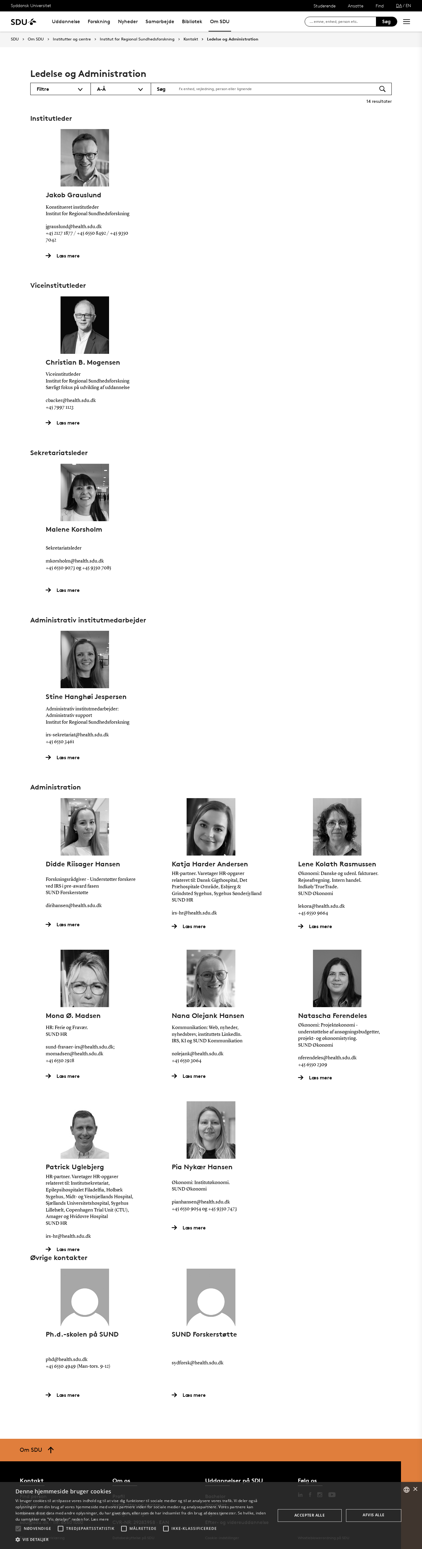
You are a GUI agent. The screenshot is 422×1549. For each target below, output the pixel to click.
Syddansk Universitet (31, 5)
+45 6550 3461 (60, 741)
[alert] (211, 1515)
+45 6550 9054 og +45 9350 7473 (204, 1209)
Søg (386, 21)
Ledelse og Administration (232, 39)
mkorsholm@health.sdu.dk (75, 561)
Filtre (43, 89)
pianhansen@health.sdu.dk (201, 1202)
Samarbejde (160, 21)
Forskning (99, 21)
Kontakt (191, 39)
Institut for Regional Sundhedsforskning (137, 39)
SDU (15, 39)
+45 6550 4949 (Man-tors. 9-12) (78, 1366)
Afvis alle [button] (373, 1515)
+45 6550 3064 (186, 1060)
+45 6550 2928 (60, 1060)
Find (380, 5)
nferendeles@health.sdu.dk (327, 1058)
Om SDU (220, 21)
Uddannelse (66, 21)
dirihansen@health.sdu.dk (74, 905)
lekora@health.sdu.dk (321, 906)
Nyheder (128, 21)
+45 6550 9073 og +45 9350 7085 (78, 568)
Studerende (324, 5)
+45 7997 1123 (60, 407)
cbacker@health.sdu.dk (71, 400)
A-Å (101, 89)
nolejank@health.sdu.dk (197, 1054)
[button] (18, 1528)
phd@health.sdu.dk (66, 1359)
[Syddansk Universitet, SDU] (23, 21)
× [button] (415, 1489)
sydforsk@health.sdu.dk (197, 1363)
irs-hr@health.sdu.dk (194, 913)
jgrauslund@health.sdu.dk (74, 226)
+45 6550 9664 (313, 913)
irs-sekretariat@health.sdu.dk (77, 735)
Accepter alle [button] (309, 1515)
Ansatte (355, 5)
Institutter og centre (72, 39)
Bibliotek (192, 21)
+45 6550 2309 (312, 1064)
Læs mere (100, 1519)
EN (408, 5)
